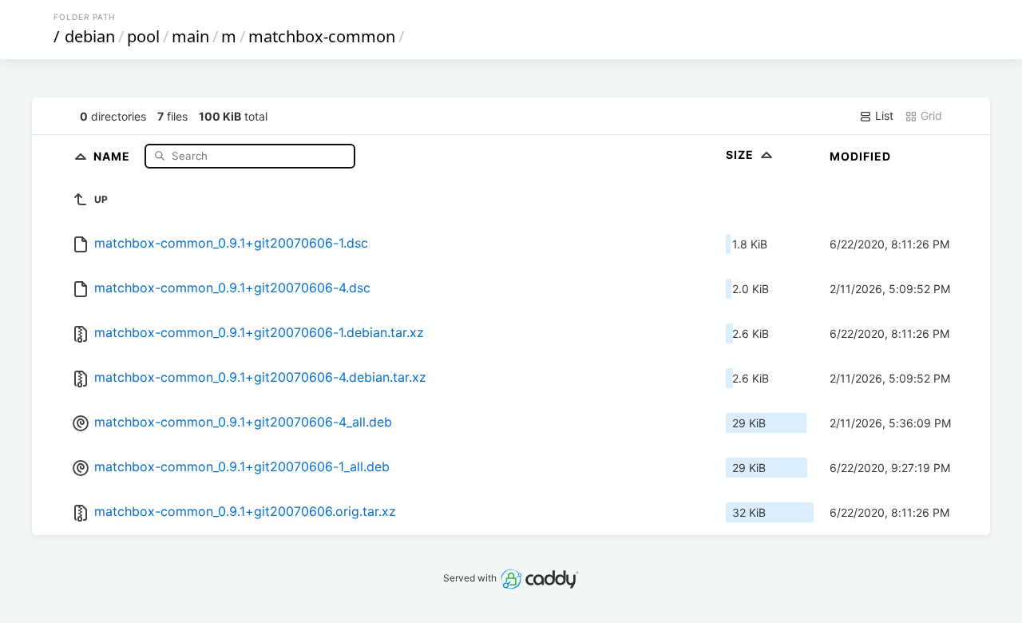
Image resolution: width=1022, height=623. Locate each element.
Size (741, 154)
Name (113, 155)
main (190, 36)
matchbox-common (321, 36)
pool (143, 36)
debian (90, 36)
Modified (860, 156)
